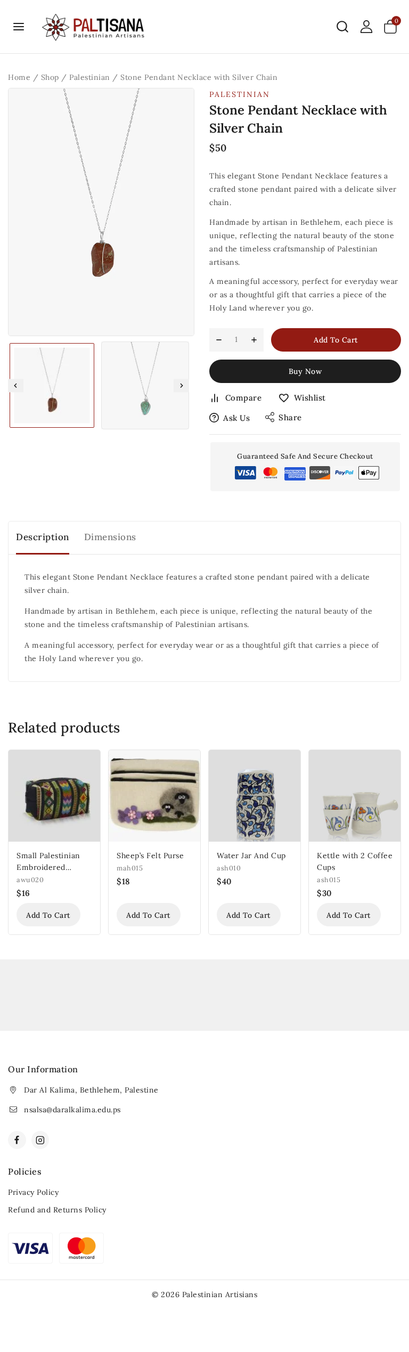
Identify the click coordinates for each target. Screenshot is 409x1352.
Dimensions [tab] (110, 537)
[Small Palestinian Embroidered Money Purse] (54, 796)
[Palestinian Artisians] (93, 27)
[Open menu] (19, 26)
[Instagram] (40, 1140)
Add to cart (336, 340)
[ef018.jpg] (101, 212)
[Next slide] (181, 385)
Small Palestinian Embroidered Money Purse (48, 867)
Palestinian (239, 94)
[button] (52, 385)
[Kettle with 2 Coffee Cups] (354, 796)
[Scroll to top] (383, 1294)
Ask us (236, 418)
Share (290, 417)
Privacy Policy (33, 1192)
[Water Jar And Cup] (254, 796)
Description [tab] (42, 537)
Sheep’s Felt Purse (150, 855)
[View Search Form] (342, 27)
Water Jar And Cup (251, 855)
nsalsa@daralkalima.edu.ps (72, 1109)
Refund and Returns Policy (57, 1210)
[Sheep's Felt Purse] (154, 796)
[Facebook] (17, 1140)
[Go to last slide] (15, 385)
